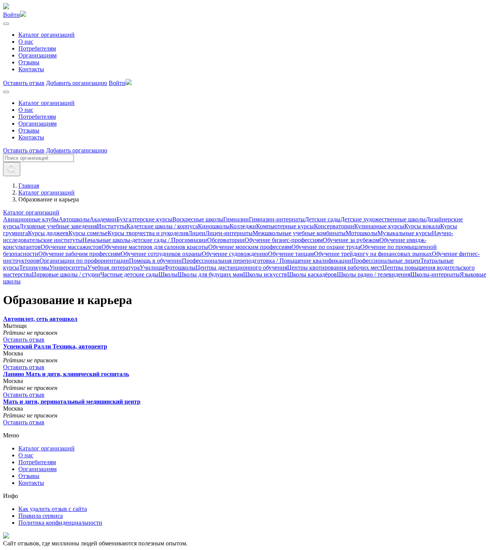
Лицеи (196, 233)
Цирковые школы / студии (66, 274)
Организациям (37, 55)
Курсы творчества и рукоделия (148, 233)
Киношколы (214, 226)
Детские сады (322, 219)
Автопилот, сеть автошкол (40, 319)
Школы (168, 274)
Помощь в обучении (155, 260)
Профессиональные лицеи (385, 260)
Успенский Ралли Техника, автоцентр (55, 346)
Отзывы (28, 62)
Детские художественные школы (383, 219)
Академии (103, 219)
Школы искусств (265, 274)
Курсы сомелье (88, 233)
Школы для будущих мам (210, 274)
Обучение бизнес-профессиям (284, 240)
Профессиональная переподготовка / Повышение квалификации (266, 260)
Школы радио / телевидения (373, 274)
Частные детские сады (129, 274)
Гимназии (236, 219)
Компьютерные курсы (285, 226)
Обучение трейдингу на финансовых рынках (373, 253)
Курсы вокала (422, 226)
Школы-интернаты (435, 274)
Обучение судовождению (235, 253)
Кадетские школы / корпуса (162, 226)
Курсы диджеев (48, 233)
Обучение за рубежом (351, 240)
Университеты (68, 267)
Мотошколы (361, 233)
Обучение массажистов (71, 247)
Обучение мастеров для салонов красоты (154, 247)
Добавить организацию (76, 83)
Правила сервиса (40, 515)
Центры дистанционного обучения (241, 267)
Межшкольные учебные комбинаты (299, 233)
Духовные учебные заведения (58, 226)
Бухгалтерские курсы (144, 219)
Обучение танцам (291, 253)
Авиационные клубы (31, 219)
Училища (152, 267)
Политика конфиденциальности (60, 522)
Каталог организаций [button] (31, 212)
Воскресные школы (197, 219)
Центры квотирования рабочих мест (334, 267)
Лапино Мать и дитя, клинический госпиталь (66, 374)
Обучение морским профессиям (249, 247)
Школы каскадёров (312, 274)
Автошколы (74, 219)
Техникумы (34, 267)
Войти (11, 14)
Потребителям (37, 48)
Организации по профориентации (84, 260)
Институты (111, 226)
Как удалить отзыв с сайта (52, 509)
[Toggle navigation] (6, 24)
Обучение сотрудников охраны (161, 253)
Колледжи (243, 226)
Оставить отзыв (23, 83)
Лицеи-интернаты (229, 233)
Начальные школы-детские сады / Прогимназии (144, 240)
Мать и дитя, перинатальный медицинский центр (71, 401)
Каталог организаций (46, 34)
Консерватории (334, 226)
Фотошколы (180, 267)
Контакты (31, 69)
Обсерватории (226, 240)
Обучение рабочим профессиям (79, 253)
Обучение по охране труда (325, 247)
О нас (25, 41)
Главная (28, 185)
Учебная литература (113, 267)
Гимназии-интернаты (277, 219)
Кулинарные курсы (379, 226)
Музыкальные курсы (404, 233)
